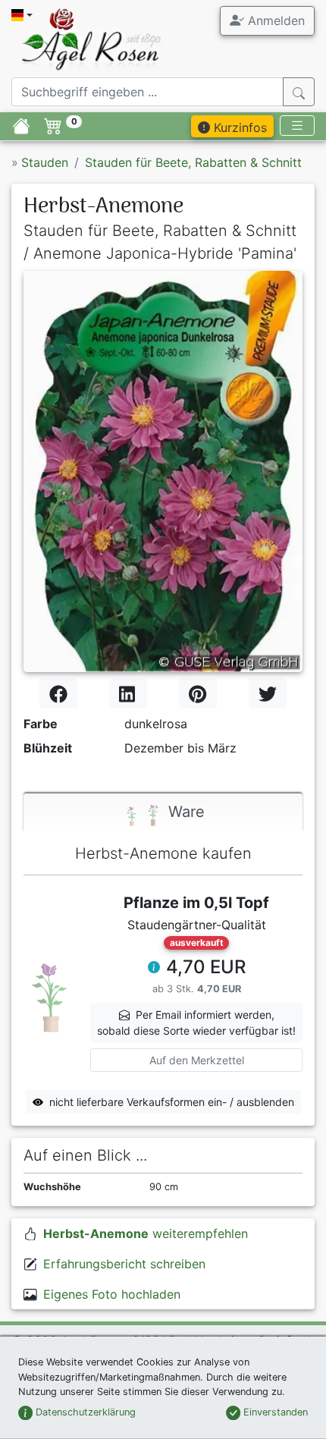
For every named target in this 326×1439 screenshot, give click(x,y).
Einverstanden (274, 1412)
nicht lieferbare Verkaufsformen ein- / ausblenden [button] (171, 1101)
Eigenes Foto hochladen (111, 1294)
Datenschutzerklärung (84, 1412)
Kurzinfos (238, 127)
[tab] (163, 812)
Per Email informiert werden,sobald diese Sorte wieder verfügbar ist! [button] (196, 1022)
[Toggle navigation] (297, 125)
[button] (154, 968)
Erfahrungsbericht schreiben (124, 1263)
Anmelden (274, 20)
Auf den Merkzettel (196, 1060)
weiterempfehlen (145, 1233)
